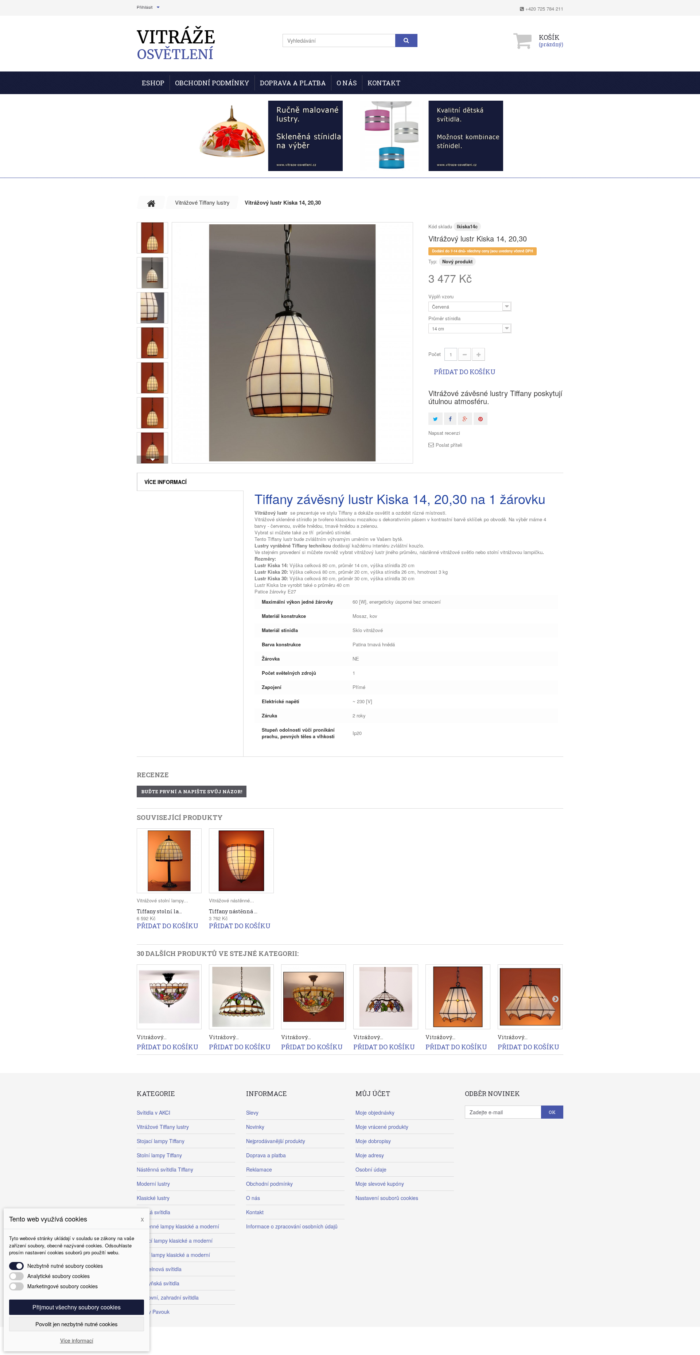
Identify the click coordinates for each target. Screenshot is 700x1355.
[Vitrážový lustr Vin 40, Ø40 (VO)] (385, 996)
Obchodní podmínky (212, 82)
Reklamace (259, 1169)
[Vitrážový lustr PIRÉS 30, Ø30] (530, 996)
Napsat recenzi (444, 433)
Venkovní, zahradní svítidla (168, 1297)
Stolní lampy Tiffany (159, 1155)
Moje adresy (369, 1155)
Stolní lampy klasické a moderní (173, 1254)
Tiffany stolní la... (159, 911)
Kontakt (384, 82)
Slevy (252, 1112)
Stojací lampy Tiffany (160, 1141)
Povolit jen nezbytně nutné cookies (76, 1324)
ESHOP (153, 82)
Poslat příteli (449, 445)
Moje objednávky (374, 1112)
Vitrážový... (152, 1037)
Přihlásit (144, 7)
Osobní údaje (370, 1169)
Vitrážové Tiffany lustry (163, 1126)
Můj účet (372, 1093)
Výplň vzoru (441, 296)
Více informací (165, 481)
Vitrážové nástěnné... (231, 900)
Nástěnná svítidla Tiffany (165, 1169)
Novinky (255, 1126)
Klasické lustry (153, 1197)
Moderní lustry (153, 1183)
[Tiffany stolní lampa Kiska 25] (169, 860)
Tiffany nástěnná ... (233, 911)
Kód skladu (440, 226)
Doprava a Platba (293, 82)
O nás (347, 82)
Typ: (433, 261)
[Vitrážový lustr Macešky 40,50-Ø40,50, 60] (241, 996)
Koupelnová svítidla (159, 1269)
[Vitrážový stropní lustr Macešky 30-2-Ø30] (169, 996)
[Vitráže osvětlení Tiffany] (176, 43)
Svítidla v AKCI (153, 1112)
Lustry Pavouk (153, 1311)
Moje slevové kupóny (379, 1183)
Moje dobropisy (373, 1141)
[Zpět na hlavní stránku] (151, 202)
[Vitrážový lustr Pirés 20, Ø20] (457, 996)
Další (152, 460)
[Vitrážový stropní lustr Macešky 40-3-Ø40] (313, 996)
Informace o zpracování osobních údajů (292, 1226)
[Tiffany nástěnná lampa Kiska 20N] (241, 860)
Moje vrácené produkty (381, 1126)
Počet (434, 354)
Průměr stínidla (445, 318)
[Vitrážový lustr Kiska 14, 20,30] (292, 342)
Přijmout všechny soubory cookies (76, 1307)
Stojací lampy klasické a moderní (175, 1240)
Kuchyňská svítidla (158, 1283)
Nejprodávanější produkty (275, 1141)
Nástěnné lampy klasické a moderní (178, 1226)
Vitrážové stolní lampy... (162, 900)
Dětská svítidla (153, 1212)
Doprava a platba (266, 1155)
